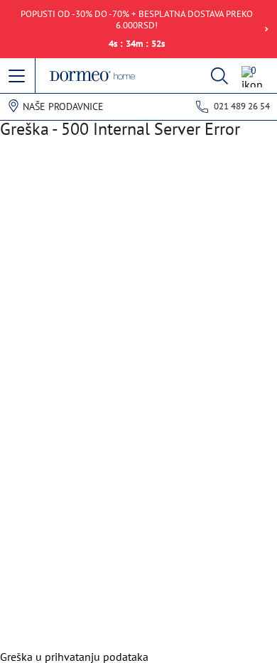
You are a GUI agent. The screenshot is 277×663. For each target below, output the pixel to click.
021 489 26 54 (242, 106)
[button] (18, 76)
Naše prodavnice (63, 106)
